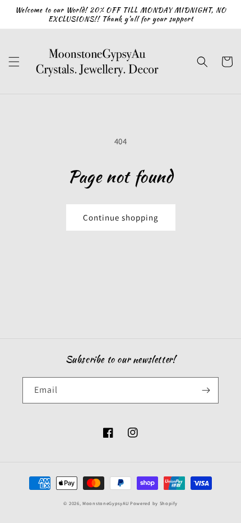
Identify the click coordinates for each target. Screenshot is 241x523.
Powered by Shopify (154, 503)
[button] (14, 61)
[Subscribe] (205, 390)
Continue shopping (121, 217)
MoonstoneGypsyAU (105, 503)
